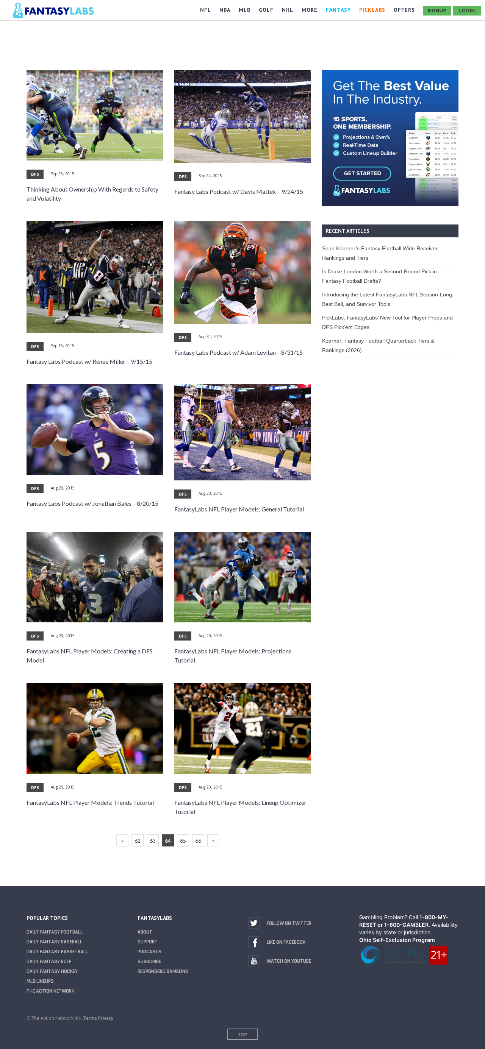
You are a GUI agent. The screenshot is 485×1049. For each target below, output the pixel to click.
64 (168, 840)
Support (148, 941)
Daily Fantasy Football (55, 932)
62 (138, 840)
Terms (90, 1018)
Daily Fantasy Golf (49, 961)
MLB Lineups (40, 981)
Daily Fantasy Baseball (54, 941)
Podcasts (149, 951)
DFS (35, 174)
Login (467, 10)
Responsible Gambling (163, 971)
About (145, 932)
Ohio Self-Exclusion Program (397, 940)
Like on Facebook (286, 942)
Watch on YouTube (289, 961)
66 (198, 840)
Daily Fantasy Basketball (57, 951)
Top (242, 1034)
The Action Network (50, 991)
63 (153, 840)
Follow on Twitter (289, 923)
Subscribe (149, 961)
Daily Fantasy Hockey (52, 971)
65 (183, 840)
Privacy (105, 1018)
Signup (437, 10)
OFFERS (404, 9)
